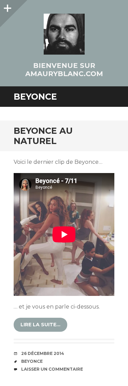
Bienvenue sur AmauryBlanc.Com (64, 69)
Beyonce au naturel (43, 136)
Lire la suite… (40, 324)
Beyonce (32, 361)
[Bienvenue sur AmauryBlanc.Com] (64, 34)
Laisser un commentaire (52, 369)
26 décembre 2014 (42, 353)
